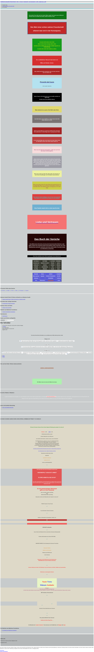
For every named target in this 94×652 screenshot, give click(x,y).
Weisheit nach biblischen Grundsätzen (8, 311)
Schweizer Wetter (47, 548)
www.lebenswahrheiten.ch (51, 396)
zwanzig (45, 264)
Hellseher (36, 278)
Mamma (58, 264)
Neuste (52, 262)
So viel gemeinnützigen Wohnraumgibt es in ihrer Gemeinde (47, 489)
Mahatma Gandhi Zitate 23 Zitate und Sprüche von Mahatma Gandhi (13, 299)
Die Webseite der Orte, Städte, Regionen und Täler (47, 450)
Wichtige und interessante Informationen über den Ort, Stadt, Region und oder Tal (47, 448)
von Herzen (36, 261)
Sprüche (4, 326)
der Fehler (45, 261)
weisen (58, 266)
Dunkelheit (50, 278)
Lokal (49, 431)
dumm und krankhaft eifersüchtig (7, 407)
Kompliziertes (45, 266)
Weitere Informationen (4, 651)
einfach (50, 273)
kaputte (42, 276)
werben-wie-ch (47, 460)
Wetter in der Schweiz (47, 550)
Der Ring (36, 268)
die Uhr (58, 275)
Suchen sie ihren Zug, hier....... (47, 620)
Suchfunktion (2, 320)
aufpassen (36, 264)
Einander (36, 273)
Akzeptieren (2, 650)
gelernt (58, 262)
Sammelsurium (4, 316)
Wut (36, 280)
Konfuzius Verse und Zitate (6, 307)
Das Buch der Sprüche (47, 239)
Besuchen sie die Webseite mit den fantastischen (47, 559)
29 (20, 340)
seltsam (52, 264)
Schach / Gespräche (50, 275)
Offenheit (45, 268)
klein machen (36, 276)
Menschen (42, 280)
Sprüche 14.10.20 (45, 262)
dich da (59, 278)
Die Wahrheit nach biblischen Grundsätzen (9, 630)
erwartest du (36, 262)
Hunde (52, 268)
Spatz (58, 268)
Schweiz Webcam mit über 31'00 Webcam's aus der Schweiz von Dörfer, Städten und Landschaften (47, 567)
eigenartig (51, 280)
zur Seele (53, 261)
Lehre (59, 280)
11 (2, 352)
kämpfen (36, 266)
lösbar (42, 273)
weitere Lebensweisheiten (47, 368)
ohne (53, 266)
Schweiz (43, 431)
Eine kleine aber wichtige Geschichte (8, 303)
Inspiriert (59, 273)
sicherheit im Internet (47, 457)
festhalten (58, 261)
